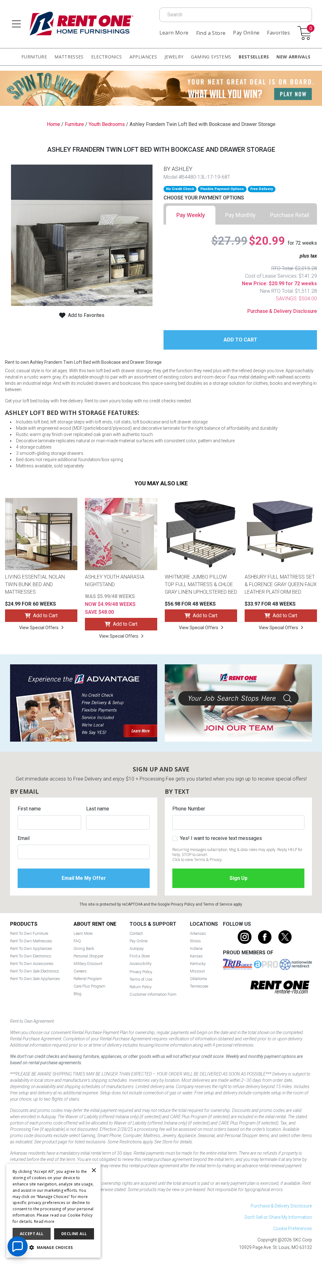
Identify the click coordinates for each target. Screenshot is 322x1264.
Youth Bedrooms (107, 124)
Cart (310, 29)
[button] (53, 1247)
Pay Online (246, 32)
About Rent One (95, 924)
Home (53, 124)
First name (29, 809)
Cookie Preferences (292, 1228)
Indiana (196, 948)
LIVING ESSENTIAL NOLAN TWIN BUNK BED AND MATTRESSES (35, 584)
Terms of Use (141, 979)
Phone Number (188, 809)
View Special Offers (38, 627)
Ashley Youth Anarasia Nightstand (114, 580)
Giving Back (84, 948)
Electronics (106, 57)
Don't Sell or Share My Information (278, 1217)
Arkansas (198, 933)
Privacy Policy (183, 904)
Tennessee (199, 986)
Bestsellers (254, 57)
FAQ (77, 941)
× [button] (93, 1170)
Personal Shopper (88, 956)
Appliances (143, 57)
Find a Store (211, 33)
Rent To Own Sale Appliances (35, 978)
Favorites (278, 32)
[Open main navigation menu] (16, 24)
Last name (97, 809)
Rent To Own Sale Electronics (34, 971)
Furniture (34, 57)
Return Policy (141, 986)
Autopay (137, 948)
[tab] (190, 215)
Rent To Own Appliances (31, 948)
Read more (44, 1221)
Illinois (195, 941)
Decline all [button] (74, 1233)
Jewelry (173, 57)
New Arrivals (293, 57)
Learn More (174, 32)
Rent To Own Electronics (30, 956)
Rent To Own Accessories (31, 963)
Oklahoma (198, 978)
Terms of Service (217, 904)
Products (23, 924)
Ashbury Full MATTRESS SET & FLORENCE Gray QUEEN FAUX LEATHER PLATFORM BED (281, 584)
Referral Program (88, 978)
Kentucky (198, 963)
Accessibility (141, 963)
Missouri (197, 971)
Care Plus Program (89, 986)
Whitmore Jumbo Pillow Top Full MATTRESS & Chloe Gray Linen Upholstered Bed (201, 584)
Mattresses (69, 57)
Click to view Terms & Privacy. (197, 859)
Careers (80, 971)
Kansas (196, 956)
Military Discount (88, 963)
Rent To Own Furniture (29, 933)
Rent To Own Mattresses (31, 941)
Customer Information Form (153, 994)
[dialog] (53, 1211)
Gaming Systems (211, 57)
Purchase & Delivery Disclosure (282, 311)
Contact (136, 933)
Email (24, 838)
